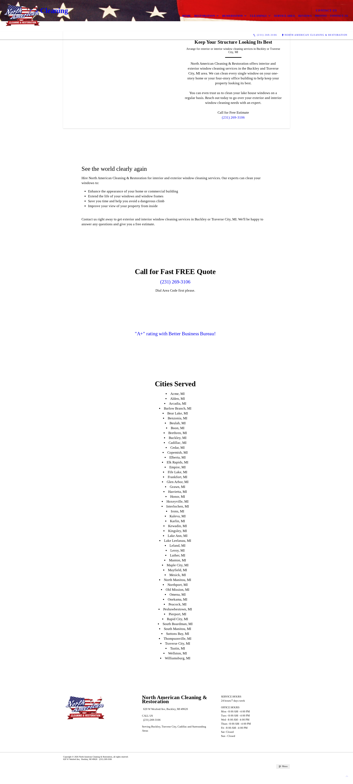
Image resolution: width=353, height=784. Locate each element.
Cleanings (258, 15)
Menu (285, 766)
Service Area (284, 15)
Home (186, 15)
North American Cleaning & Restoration (316, 35)
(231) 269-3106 (233, 117)
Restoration (204, 15)
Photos (321, 15)
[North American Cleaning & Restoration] (22, 15)
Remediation (232, 15)
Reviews (305, 15)
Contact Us (339, 15)
